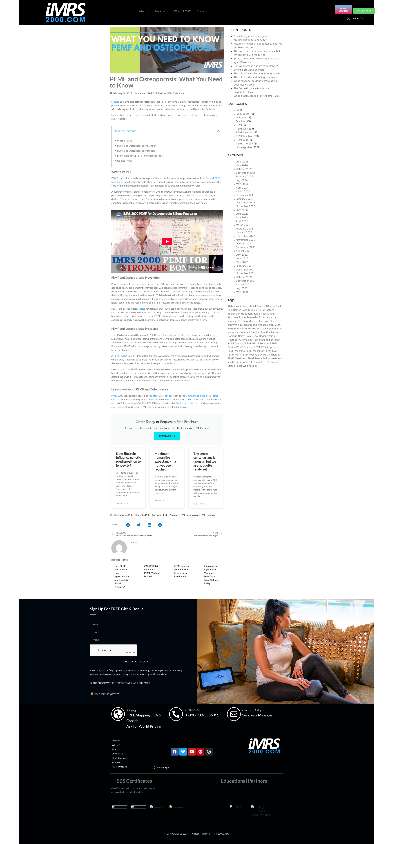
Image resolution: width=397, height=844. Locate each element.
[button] (218, 131)
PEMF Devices (158, 93)
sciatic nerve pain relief (241, 362)
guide (256, 313)
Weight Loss (250, 365)
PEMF (239, 124)
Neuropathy (234, 339)
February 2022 (244, 265)
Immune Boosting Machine (242, 321)
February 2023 (244, 228)
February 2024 (244, 195)
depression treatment (240, 313)
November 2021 (245, 273)
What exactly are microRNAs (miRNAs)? (257, 95)
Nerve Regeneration (263, 336)
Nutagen (241, 117)
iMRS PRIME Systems (254, 328)
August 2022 (243, 250)
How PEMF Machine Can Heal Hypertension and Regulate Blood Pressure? (121, 576)
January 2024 (244, 198)
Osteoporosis (120, 514)
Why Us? (144, 11)
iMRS (239, 110)
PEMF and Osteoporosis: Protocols (136, 150)
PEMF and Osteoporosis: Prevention (136, 145)
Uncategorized (244, 147)
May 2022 (242, 262)
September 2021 (245, 280)
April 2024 (242, 187)
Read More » (122, 503)
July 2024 (242, 180)
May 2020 (242, 291)
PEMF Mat (242, 139)
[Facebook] (175, 752)
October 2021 (244, 277)
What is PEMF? (182, 11)
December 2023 (245, 202)
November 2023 (245, 206)
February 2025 (244, 176)
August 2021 (243, 284)
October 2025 (244, 169)
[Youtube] (192, 752)
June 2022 (242, 258)
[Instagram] (209, 752)
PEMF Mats (234, 354)
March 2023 (243, 224)
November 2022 (245, 239)
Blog (114, 749)
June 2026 (242, 161)
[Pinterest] (200, 752)
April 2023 (242, 221)
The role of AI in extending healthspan (256, 77)
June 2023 (242, 213)
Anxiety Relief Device (252, 306)
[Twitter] (183, 752)
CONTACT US (167, 435)
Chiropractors (266, 309)
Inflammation (274, 328)
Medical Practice (260, 332)
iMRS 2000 (242, 113)
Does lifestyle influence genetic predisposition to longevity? (128, 459)
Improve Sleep (267, 321)
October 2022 (244, 243)
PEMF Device (243, 128)
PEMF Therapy (207, 514)
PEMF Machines (254, 350)
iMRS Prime (234, 328)
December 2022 (245, 236)
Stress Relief (234, 365)
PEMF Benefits (136, 514)
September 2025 (246, 172)
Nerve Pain (244, 336)
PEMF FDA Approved (266, 347)
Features (116, 740)
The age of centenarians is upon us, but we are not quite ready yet (204, 461)
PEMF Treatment (237, 358)
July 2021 (241, 288)
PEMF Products (119, 766)
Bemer (237, 309)
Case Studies (249, 309)
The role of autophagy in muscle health (257, 73)
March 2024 (243, 191)
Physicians (254, 358)
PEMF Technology (188, 514)
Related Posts (124, 160)
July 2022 (242, 254)
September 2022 (246, 247)
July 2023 (242, 210)
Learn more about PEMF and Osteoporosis (140, 155)
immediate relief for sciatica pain (258, 317)
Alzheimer (233, 306)
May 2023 (242, 217)
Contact (201, 11)
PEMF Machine (175, 93)
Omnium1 (241, 121)
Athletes (270, 306)
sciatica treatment (271, 358)
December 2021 (245, 269)
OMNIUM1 (117, 753)
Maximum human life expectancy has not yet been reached (166, 461)
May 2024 (242, 183)
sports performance (267, 362)
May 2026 (242, 165)
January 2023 (244, 232)
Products (160, 11)
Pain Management (263, 339)
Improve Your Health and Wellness (247, 324)
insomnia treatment (238, 332)
